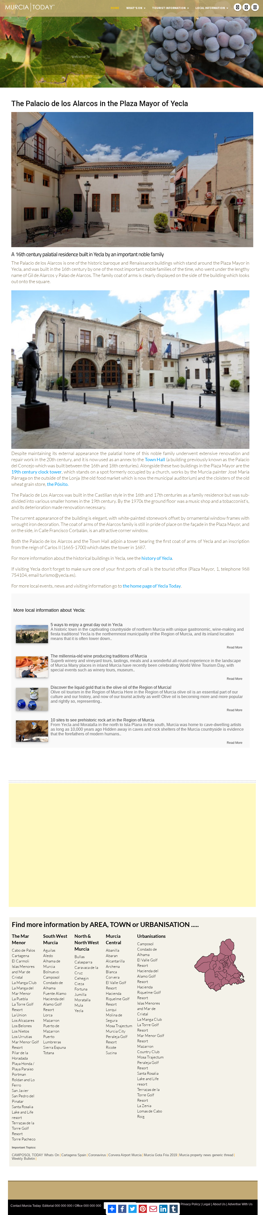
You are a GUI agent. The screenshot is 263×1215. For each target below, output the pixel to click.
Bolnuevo (51, 971)
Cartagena (20, 955)
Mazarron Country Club (148, 1049)
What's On (134, 8)
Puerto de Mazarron (51, 1028)
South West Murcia (55, 939)
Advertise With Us (240, 1204)
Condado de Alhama (53, 985)
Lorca (47, 1015)
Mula (78, 1005)
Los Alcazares (23, 1020)
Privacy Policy (190, 1204)
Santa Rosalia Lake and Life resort (22, 1112)
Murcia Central (113, 939)
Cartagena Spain (73, 1155)
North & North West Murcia (86, 942)
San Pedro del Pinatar (23, 1098)
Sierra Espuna (54, 1047)
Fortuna (80, 989)
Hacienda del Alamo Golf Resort (53, 1004)
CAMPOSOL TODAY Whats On (35, 1155)
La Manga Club (24, 982)
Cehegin (81, 978)
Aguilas (49, 950)
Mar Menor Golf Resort (25, 1045)
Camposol (51, 977)
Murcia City (115, 1031)
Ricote (111, 1047)
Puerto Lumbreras (52, 1039)
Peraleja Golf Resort (116, 1039)
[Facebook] (237, 7)
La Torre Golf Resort (22, 1007)
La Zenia (144, 1105)
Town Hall (155, 459)
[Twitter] (246, 7)
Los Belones (22, 1025)
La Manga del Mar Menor (23, 991)
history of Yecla (157, 558)
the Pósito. (57, 484)
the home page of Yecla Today (152, 586)
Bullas (79, 956)
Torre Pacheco (23, 1139)
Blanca (111, 971)
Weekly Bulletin (23, 1158)
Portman (19, 1074)
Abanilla (112, 950)
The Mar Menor (20, 939)
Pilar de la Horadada (20, 1055)
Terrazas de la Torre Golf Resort (23, 1128)
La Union (19, 1015)
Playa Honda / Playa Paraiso (23, 1066)
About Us (219, 1204)
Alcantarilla (115, 961)
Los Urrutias (22, 1036)
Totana (48, 1052)
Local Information (210, 8)
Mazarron (51, 1020)
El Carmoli (20, 961)
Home (115, 8)
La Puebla (20, 998)
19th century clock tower (36, 472)
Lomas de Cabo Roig (149, 1114)
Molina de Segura (114, 1018)
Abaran (112, 955)
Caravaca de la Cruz (86, 970)
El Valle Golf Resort (116, 985)
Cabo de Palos (23, 950)
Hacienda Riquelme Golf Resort (117, 999)
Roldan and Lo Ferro (23, 1082)
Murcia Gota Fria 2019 (160, 1155)
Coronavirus (97, 1155)
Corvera (112, 977)
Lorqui (111, 1009)
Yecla (78, 1010)
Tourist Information (169, 8)
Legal (206, 1204)
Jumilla (80, 994)
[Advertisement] (132, 845)
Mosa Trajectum (119, 1025)
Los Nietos (20, 1031)
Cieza (79, 983)
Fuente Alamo (54, 993)
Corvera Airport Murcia (125, 1155)
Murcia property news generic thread (206, 1155)
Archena (113, 966)
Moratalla (82, 999)
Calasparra (83, 962)
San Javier (20, 1090)
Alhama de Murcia (51, 964)
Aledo (48, 955)
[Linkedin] (255, 7)
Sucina (111, 1052)
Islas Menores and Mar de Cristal (23, 972)
